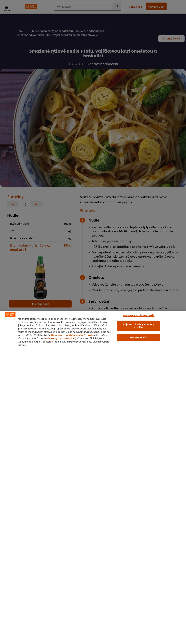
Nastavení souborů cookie (138, 315)
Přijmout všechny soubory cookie (138, 326)
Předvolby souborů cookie (60, 338)
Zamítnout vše (138, 337)
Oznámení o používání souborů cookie (72, 335)
